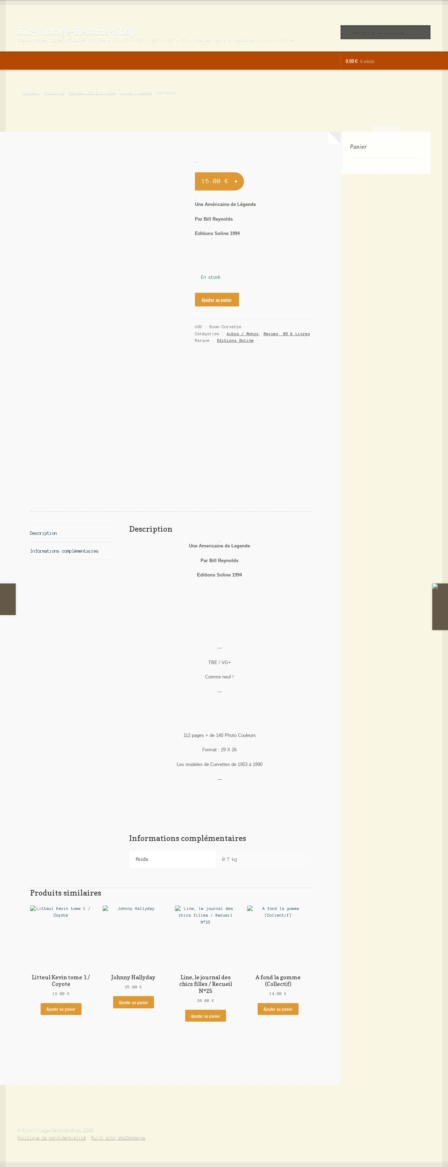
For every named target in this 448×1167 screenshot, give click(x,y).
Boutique (54, 92)
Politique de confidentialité (52, 1137)
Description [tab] (43, 533)
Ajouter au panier (217, 299)
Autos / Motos (136, 92)
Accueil (31, 92)
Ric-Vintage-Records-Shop (77, 31)
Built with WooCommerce (118, 1137)
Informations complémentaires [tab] (64, 551)
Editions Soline (235, 340)
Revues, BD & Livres (92, 92)
